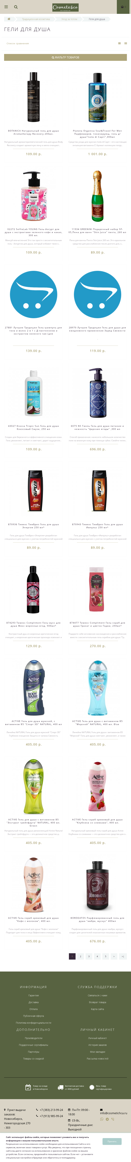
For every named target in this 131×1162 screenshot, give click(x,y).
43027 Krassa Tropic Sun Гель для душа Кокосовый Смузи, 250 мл (33, 427)
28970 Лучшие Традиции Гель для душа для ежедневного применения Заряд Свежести (97, 329)
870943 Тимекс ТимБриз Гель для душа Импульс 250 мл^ (97, 526)
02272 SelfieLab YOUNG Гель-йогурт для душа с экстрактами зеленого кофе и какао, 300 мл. (33, 232)
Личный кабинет (97, 1038)
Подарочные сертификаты (33, 1045)
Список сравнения (18, 43)
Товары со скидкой (33, 1058)
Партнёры (33, 1051)
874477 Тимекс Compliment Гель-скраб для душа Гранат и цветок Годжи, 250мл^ (97, 624)
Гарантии (33, 995)
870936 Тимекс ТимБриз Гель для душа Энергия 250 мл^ (33, 526)
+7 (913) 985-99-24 (51, 1116)
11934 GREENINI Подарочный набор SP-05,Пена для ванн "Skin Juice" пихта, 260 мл (97, 231)
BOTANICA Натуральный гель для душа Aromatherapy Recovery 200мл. (33, 132)
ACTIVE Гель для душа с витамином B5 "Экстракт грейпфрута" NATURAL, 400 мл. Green (33, 822)
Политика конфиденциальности (33, 1022)
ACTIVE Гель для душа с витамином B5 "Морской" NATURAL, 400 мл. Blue (97, 723)
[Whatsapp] (102, 1118)
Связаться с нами (97, 995)
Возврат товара (97, 1002)
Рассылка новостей (97, 1058)
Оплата (34, 1009)
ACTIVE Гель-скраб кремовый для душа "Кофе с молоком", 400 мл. (33, 919)
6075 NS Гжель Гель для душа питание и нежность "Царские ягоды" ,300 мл (97, 427)
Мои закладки (97, 1051)
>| (123, 956)
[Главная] (9, 19)
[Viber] (113, 1119)
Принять (112, 1141)
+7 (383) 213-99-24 (51, 1110)
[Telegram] (107, 1119)
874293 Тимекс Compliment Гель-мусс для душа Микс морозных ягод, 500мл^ (33, 624)
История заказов (98, 1045)
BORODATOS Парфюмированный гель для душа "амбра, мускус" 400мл (98, 919)
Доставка (34, 1002)
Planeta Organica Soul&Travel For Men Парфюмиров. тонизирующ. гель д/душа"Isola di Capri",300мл (97, 133)
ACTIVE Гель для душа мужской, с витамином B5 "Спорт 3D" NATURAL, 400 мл (33, 723)
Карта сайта (97, 1009)
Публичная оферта (33, 1015)
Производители (33, 1038)
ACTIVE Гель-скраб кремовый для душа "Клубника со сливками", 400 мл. (97, 821)
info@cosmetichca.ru (113, 1113)
